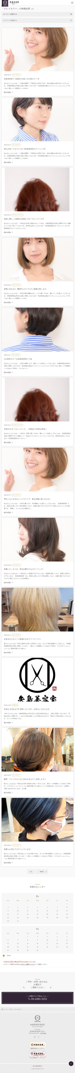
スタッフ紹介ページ (27, 964)
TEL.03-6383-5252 (34, 1033)
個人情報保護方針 (37, 1066)
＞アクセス (43, 1033)
